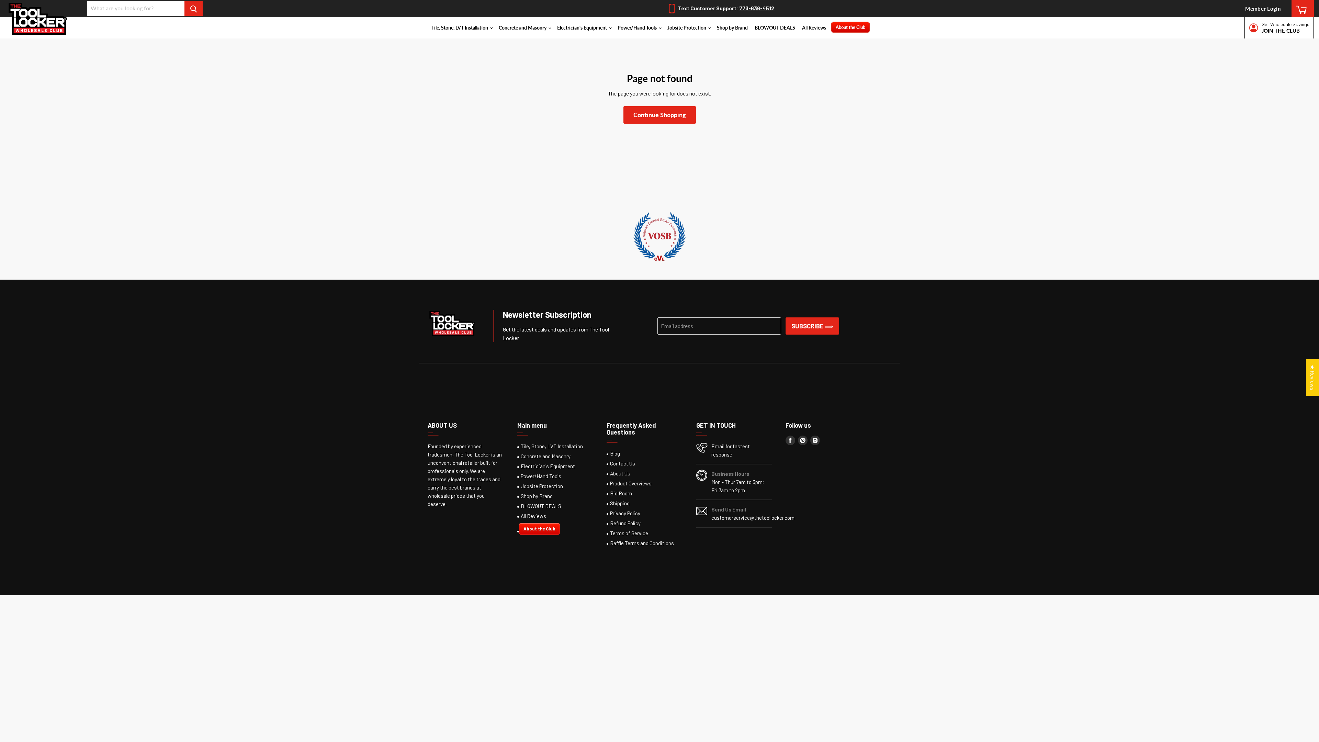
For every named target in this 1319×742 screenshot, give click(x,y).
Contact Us (622, 463)
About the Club (850, 27)
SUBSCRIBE (808, 326)
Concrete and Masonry (523, 28)
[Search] (193, 8)
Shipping (620, 503)
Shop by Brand (732, 28)
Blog (615, 453)
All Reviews (814, 28)
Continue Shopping (659, 115)
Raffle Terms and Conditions (642, 543)
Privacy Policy (625, 513)
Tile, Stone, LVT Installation (460, 28)
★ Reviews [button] (1312, 378)
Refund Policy (625, 523)
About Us (620, 473)
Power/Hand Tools (638, 28)
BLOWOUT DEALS (775, 28)
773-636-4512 (756, 8)
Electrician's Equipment (582, 28)
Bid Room (621, 493)
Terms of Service (629, 533)
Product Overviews (631, 483)
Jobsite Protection (687, 28)
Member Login (1263, 8)
